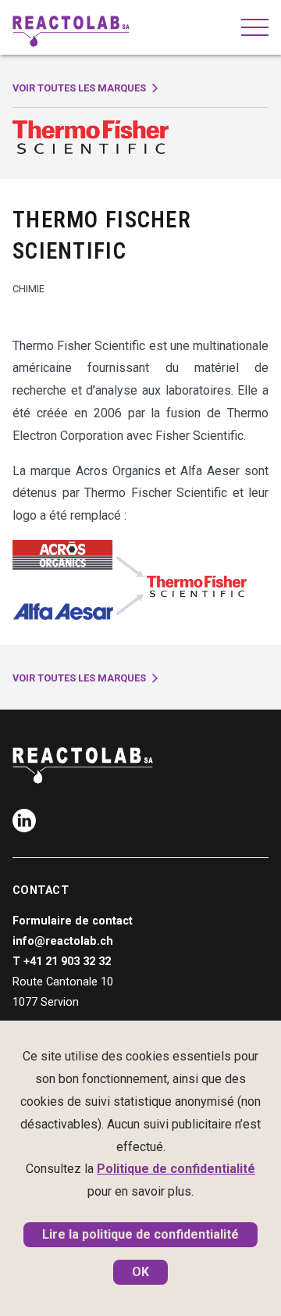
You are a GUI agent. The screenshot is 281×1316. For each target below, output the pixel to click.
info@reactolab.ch (62, 941)
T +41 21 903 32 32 (61, 961)
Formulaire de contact (72, 921)
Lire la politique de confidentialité (140, 1234)
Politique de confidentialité (176, 1168)
